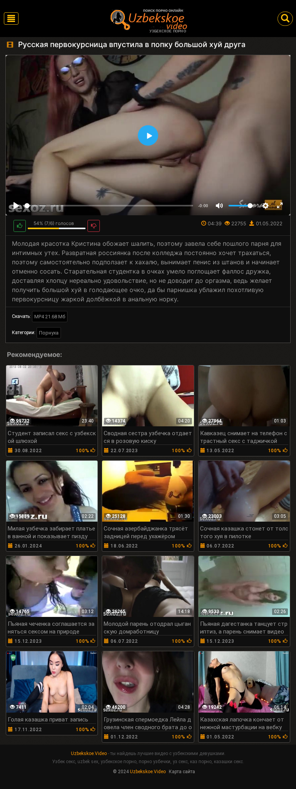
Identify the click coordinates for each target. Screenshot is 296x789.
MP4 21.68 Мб (49, 316)
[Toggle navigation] (11, 18)
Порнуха (49, 333)
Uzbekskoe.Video (89, 753)
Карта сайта (182, 771)
